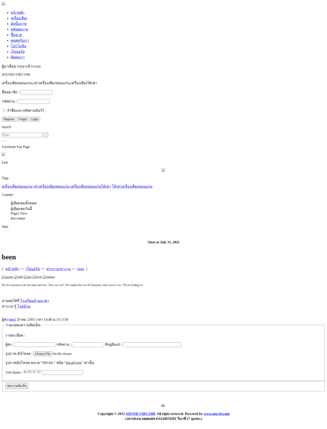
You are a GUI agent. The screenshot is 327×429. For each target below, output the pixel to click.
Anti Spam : (13, 372)
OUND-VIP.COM (140, 414)
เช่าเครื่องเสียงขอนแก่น (51, 186)
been (80, 269)
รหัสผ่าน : (9, 101)
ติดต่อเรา (18, 57)
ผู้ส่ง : (9, 344)
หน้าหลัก (17, 12)
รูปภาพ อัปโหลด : (18, 353)
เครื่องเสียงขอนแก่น (17, 186)
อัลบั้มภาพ (19, 24)
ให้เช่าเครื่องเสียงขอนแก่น (132, 186)
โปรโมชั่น (18, 46)
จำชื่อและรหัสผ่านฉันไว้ (25, 110)
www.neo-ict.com (217, 414)
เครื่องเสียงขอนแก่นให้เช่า (91, 186)
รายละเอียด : (15, 335)
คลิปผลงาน (19, 29)
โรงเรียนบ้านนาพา (34, 301)
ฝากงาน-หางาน (58, 269)
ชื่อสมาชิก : (11, 92)
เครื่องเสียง (19, 18)
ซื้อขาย (16, 35)
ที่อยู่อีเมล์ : (113, 344)
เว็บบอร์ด (18, 51)
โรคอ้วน (23, 306)
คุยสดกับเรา (20, 40)
